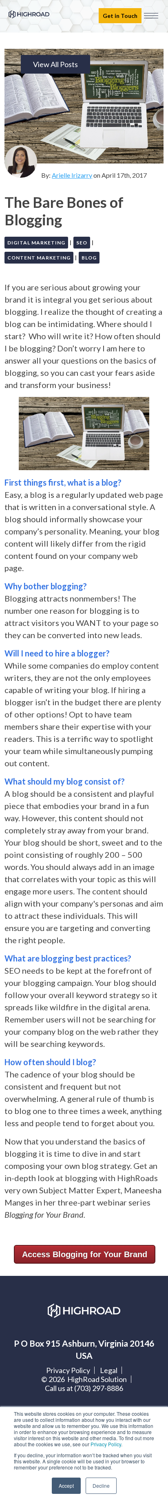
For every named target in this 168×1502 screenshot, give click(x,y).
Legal (108, 1370)
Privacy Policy (106, 1444)
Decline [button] (101, 1485)
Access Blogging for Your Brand (84, 1254)
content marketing (39, 258)
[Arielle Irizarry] (20, 161)
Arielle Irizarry (72, 175)
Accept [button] (66, 1485)
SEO (81, 243)
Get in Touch (120, 15)
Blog (89, 258)
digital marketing (36, 243)
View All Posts (55, 64)
